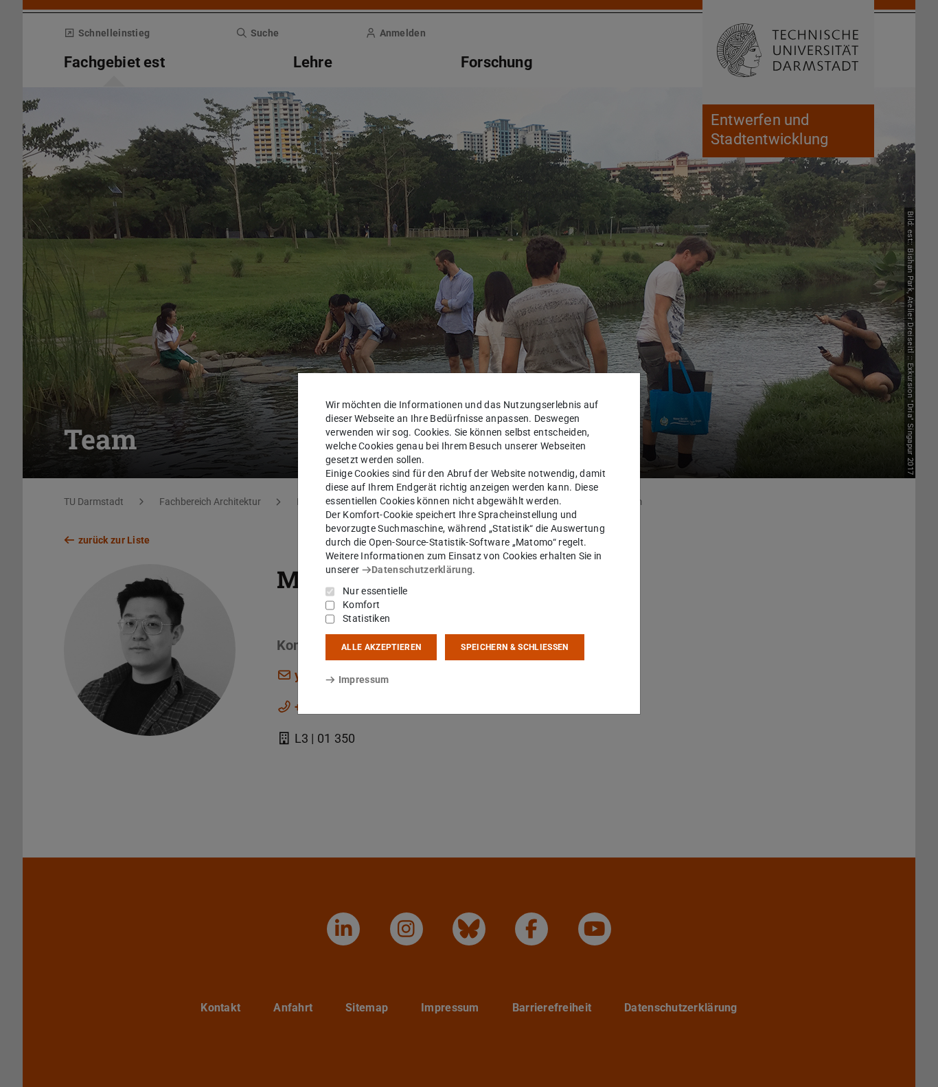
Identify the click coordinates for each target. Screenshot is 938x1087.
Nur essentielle (375, 590)
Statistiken (366, 618)
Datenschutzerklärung (421, 569)
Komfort (361, 604)
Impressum (364, 679)
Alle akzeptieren (381, 647)
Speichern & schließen (514, 647)
